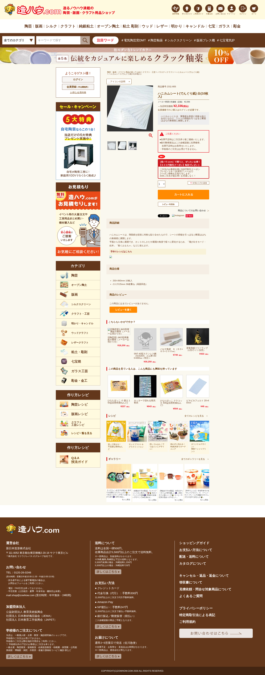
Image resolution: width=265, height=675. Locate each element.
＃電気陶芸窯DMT (133, 40)
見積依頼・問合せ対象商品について (205, 589)
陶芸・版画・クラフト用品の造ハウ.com (124, 72)
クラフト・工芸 (149, 72)
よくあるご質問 (191, 596)
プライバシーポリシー (196, 608)
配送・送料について (194, 556)
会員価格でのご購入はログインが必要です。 (179, 110)
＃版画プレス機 (204, 40)
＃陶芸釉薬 (155, 40)
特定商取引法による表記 (197, 615)
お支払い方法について (195, 550)
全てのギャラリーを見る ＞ (195, 459)
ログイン (78, 79)
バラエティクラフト (165, 72)
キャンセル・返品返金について (204, 575)
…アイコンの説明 (116, 81)
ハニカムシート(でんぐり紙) (187, 72)
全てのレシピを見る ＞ (196, 416)
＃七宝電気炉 (225, 40)
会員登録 (78, 86)
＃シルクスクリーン (178, 40)
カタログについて (192, 563)
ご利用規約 (187, 621)
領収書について (190, 582)
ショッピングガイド (194, 543)
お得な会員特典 (78, 92)
